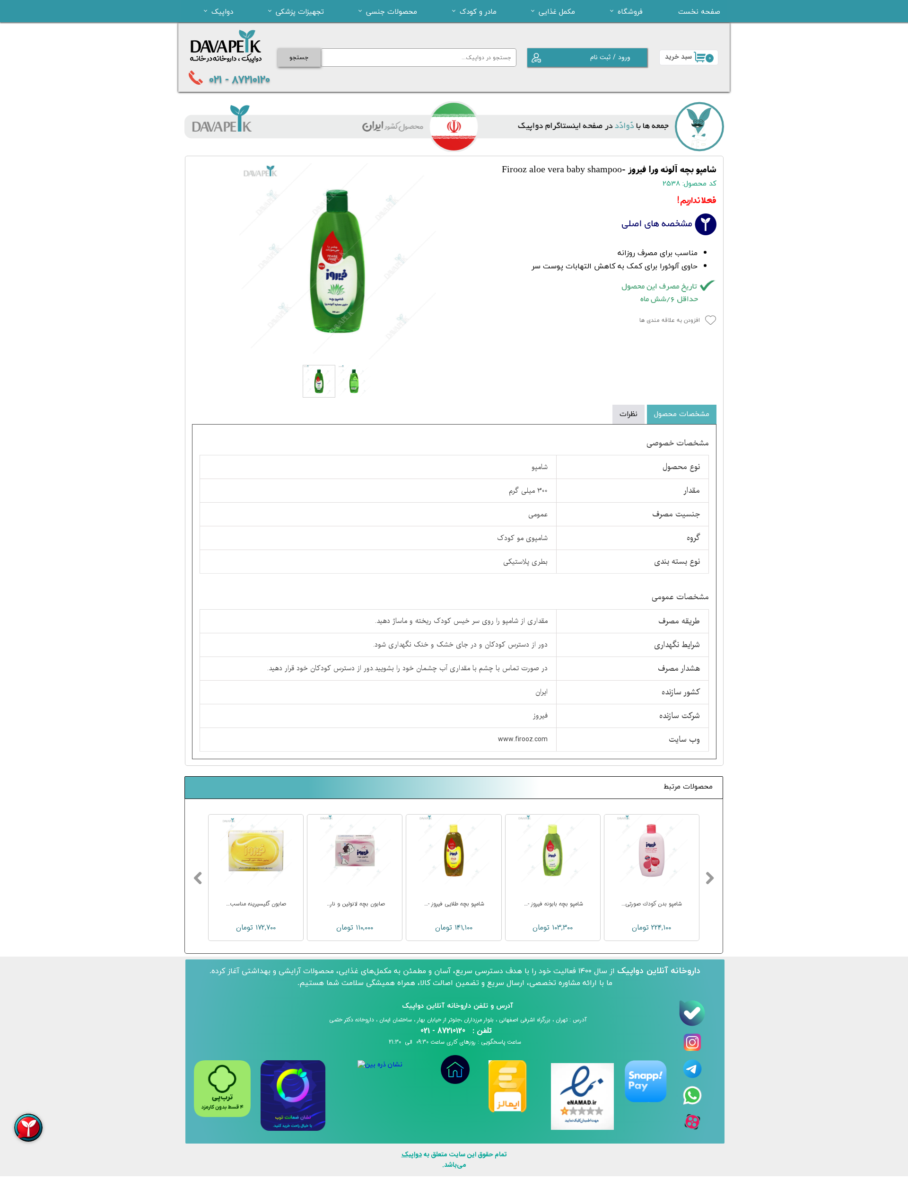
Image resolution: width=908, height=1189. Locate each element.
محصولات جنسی (391, 11)
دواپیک (222, 11)
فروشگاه (630, 11)
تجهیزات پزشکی (300, 11)
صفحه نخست (699, 11)
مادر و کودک (478, 11)
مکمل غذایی (557, 11)
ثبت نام (600, 57)
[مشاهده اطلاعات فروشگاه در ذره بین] (380, 1064)
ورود (624, 57)
